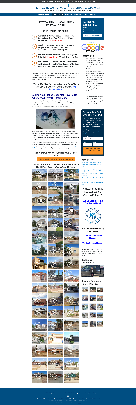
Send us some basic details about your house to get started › (56, 159)
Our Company (87, 1)
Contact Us (94, 14)
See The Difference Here (92, 35)
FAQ (86, 14)
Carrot (79, 403)
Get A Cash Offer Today (77, 1)
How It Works (58, 14)
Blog (94, 393)
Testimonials (78, 14)
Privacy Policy (88, 393)
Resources (81, 393)
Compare (68, 14)
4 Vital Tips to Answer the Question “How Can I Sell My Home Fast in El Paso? (91, 164)
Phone (84, 142)
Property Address (88, 136)
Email (95, 142)
